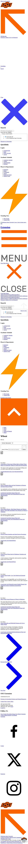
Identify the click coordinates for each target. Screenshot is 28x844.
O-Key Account (7, 153)
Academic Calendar (7, 160)
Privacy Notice (6, 842)
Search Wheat (5, 449)
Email (4, 152)
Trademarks (20, 842)
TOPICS (16, 296)
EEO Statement (20, 841)
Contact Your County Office (7, 701)
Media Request (7, 715)
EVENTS (7, 294)
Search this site (4, 132)
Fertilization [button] (6, 471)
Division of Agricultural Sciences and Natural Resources (13, 699)
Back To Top (24, 310)
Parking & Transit (7, 174)
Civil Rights (14, 715)
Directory (3, 141)
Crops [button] (2, 471)
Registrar (5, 164)
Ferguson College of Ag (6, 37)
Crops (4, 430)
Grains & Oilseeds (7, 431)
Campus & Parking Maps (6, 837)
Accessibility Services (5, 841)
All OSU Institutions (16, 837)
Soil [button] (19, 471)
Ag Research (15, 37)
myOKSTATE (6, 150)
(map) (12, 706)
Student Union (6, 176)
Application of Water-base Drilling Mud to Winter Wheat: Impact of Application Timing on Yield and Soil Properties (14, 464)
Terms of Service (13, 842)
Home (4, 427)
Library (5, 173)
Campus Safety (13, 841)
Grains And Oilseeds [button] (13, 471)
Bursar (4, 171)
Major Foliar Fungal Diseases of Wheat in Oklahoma (13, 599)
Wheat (4, 432)
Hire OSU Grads (7, 838)
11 (10, 661)
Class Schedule (6, 162)
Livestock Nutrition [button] (9, 585)
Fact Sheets (18, 714)
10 (9, 661)
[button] (14, 67)
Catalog (5, 161)
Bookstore (5, 169)
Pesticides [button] (7, 633)
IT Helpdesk (6, 172)
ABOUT (3, 294)
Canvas (5, 154)
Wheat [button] (21, 471)
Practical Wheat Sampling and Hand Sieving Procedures (13, 534)
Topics (4, 428)
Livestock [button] (15, 585)
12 (11, 661)
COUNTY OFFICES (22, 296)
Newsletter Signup (11, 714)
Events (5, 714)
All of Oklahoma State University (14, 138)
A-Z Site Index (8, 141)
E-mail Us (3, 707)
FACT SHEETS (10, 296)
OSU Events (6, 218)
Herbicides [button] (15, 632)
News (10, 294)
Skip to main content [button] (5, 1)
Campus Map (6, 220)
